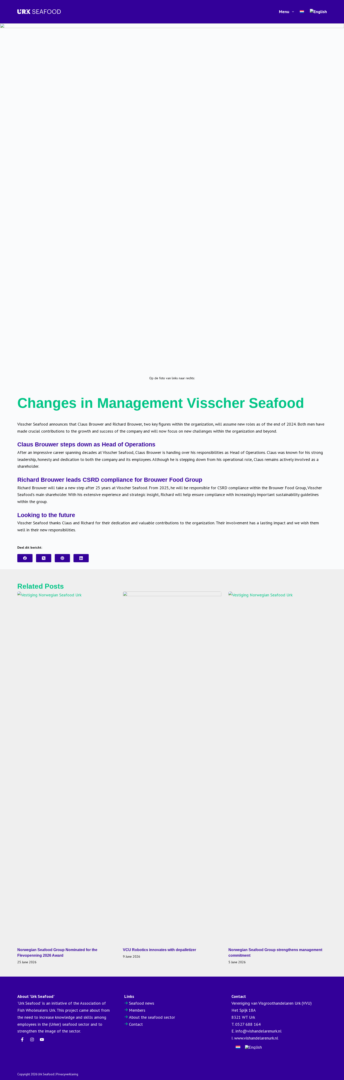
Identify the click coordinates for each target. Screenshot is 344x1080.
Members (137, 1010)
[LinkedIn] (81, 558)
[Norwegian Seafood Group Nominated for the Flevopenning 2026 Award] (66, 766)
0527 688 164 (248, 1024)
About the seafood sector (152, 1017)
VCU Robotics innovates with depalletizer (159, 950)
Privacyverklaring (67, 1074)
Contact (136, 1024)
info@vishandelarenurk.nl (258, 1031)
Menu (284, 11)
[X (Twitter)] (43, 558)
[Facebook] (25, 558)
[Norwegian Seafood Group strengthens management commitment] (277, 766)
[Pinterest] (62, 558)
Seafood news (141, 1003)
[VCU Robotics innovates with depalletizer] (172, 766)
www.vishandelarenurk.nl (256, 1038)
